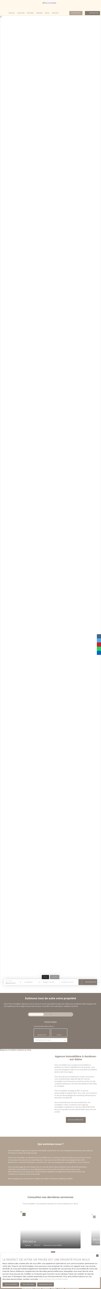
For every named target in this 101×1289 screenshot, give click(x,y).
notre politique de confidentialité (53, 1279)
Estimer (30, 13)
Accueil (12, 13)
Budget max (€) (48, 982)
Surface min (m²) (67, 982)
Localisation (28, 982)
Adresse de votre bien (43, 1040)
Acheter (20, 13)
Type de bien (8, 980)
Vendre (39, 13)
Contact (55, 13)
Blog (47, 13)
